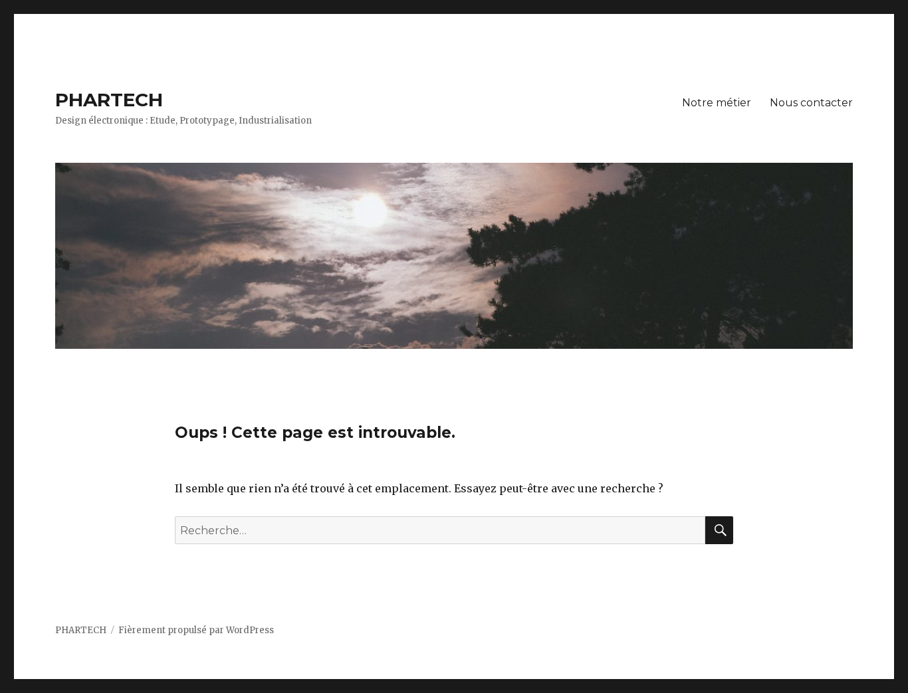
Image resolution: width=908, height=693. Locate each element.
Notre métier (716, 102)
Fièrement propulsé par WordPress (196, 630)
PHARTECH (109, 99)
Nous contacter (811, 102)
